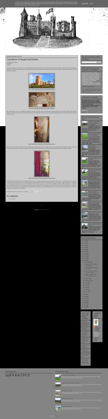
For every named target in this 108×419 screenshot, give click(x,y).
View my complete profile (96, 339)
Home (41, 205)
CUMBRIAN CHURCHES (88, 86)
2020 (85, 245)
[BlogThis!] (36, 192)
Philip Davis (58, 181)
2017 (85, 251)
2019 (85, 247)
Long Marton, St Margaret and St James (91, 264)
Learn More (85, 3)
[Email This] (34, 192)
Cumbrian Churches (84, 328)
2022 (85, 241)
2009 (85, 300)
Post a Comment (12, 198)
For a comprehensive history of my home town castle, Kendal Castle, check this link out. (91, 90)
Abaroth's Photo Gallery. (85, 322)
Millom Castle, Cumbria (94, 202)
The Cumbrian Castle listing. (97, 328)
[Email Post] (32, 191)
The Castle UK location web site (85, 356)
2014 (85, 258)
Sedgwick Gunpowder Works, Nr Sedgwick (93, 122)
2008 (85, 302)
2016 (85, 254)
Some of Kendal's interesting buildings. (93, 192)
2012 (85, 294)
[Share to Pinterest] (40, 192)
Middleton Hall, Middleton (67, 398)
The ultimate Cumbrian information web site (85, 333)
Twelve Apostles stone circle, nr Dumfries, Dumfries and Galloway (94, 135)
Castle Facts (85, 325)
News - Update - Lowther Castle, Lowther (91, 271)
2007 (85, 305)
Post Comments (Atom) (45, 209)
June (86, 285)
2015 (85, 256)
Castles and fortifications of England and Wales (85, 340)
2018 (85, 249)
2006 (85, 307)
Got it (91, 3)
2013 (85, 260)
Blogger (56, 416)
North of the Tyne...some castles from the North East (85, 361)
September (88, 280)
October (87, 278)
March (86, 291)
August (87, 282)
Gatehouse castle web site (85, 351)
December (87, 262)
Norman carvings (10, 114)
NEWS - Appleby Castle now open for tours (90, 275)
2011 (85, 296)
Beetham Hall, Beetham (94, 180)
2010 (85, 298)
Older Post (74, 205)
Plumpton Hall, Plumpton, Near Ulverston (94, 170)
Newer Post (9, 205)
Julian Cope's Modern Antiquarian (85, 346)
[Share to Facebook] (39, 192)
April (86, 289)
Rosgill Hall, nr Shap (93, 213)
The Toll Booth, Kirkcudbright (92, 146)
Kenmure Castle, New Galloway (68, 375)
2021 (85, 243)
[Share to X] (37, 192)
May (86, 287)
